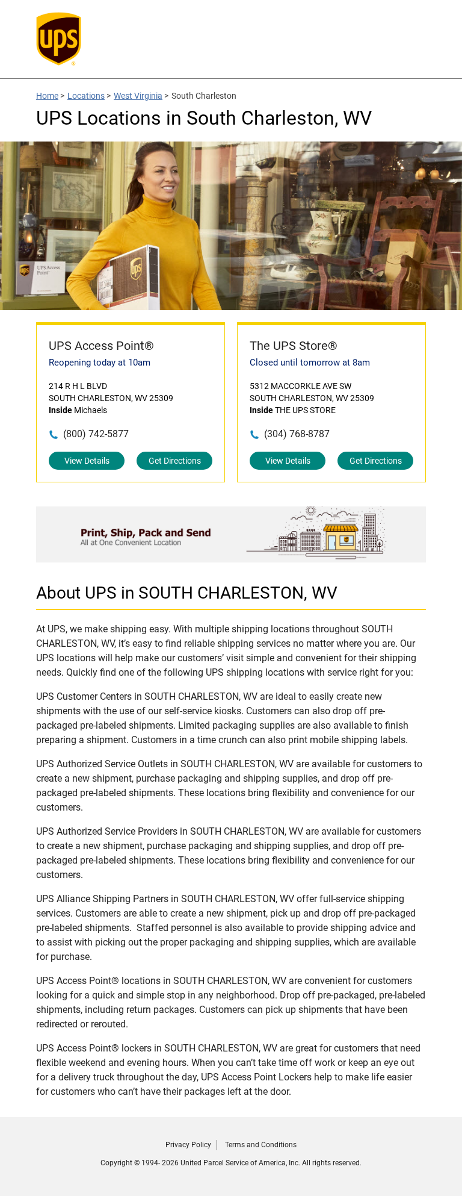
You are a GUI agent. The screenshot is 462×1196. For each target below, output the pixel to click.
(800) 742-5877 (96, 434)
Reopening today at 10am (99, 362)
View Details (86, 461)
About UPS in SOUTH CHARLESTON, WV (186, 593)
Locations (86, 96)
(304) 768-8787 (297, 434)
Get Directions (175, 461)
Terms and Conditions (261, 1145)
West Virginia (138, 96)
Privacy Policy (188, 1145)
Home (47, 96)
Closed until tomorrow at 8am (310, 362)
